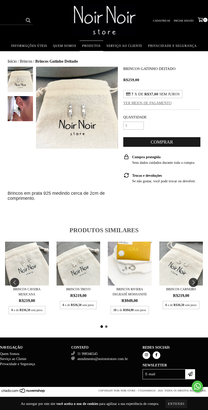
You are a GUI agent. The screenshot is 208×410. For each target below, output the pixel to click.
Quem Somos (64, 46)
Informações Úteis (29, 46)
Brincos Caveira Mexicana (27, 292)
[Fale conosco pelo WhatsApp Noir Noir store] (197, 386)
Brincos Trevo (78, 289)
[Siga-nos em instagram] (146, 355)
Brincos (26, 61)
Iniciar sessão (184, 20)
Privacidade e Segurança (172, 46)
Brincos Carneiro (181, 289)
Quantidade (135, 117)
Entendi (176, 404)
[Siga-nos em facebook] (156, 355)
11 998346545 (87, 354)
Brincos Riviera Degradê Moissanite (130, 292)
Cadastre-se (161, 20)
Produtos (91, 46)
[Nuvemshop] (23, 392)
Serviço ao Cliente (124, 46)
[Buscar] (28, 20)
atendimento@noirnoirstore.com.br (102, 359)
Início (12, 61)
